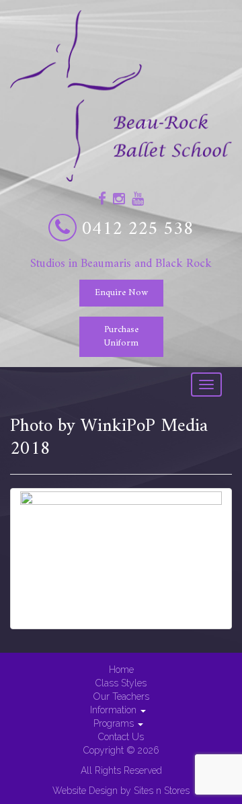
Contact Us (121, 736)
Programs (114, 723)
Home (121, 669)
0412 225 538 (138, 229)
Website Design (85, 790)
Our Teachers (121, 696)
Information (114, 710)
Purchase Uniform (121, 336)
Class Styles (121, 683)
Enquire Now (121, 292)
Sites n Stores (162, 790)
